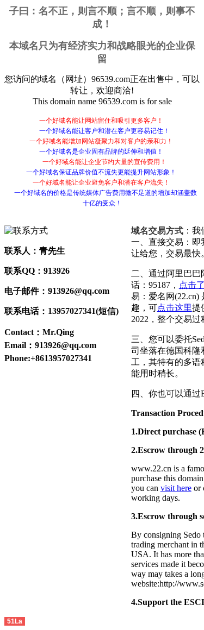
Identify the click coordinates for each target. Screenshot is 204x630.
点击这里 (174, 307)
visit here (175, 488)
